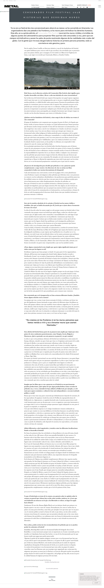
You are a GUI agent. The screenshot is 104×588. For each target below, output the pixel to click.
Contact (14, 0)
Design (48, 7)
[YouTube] (87, 7)
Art (32, 7)
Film (63, 7)
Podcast (84, 5)
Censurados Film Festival (48, 33)
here (96, 580)
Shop (7, 0)
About (4, 0)
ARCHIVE (79, 5)
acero (89, 5)
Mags (53, 5)
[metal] (11, 6)
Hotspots (67, 5)
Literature (49, 5)
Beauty (37, 5)
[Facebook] (80, 7)
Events (71, 5)
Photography (36, 7)
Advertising (11, 0)
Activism (52, 7)
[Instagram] (83, 7)
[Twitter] (77, 7)
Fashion (33, 5)
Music (66, 7)
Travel (63, 5)
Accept (96, 582)
